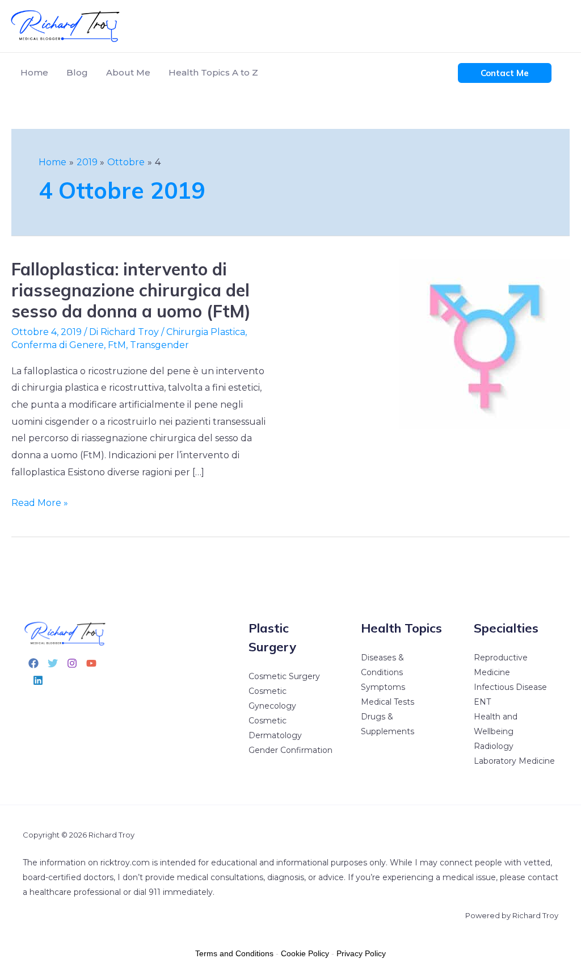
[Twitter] (53, 663)
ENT (482, 702)
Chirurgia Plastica (205, 332)
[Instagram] (72, 663)
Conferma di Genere (57, 345)
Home (34, 72)
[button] (505, 73)
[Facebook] (33, 663)
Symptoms (383, 687)
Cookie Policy (305, 953)
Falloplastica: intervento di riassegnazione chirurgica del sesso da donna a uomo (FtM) (131, 290)
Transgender (159, 345)
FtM (117, 345)
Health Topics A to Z (213, 72)
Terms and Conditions (234, 953)
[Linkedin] (38, 680)
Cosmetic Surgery (284, 676)
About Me (128, 72)
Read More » (39, 501)
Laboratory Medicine (514, 761)
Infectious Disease (510, 687)
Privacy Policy (361, 953)
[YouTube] (91, 663)
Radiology (493, 746)
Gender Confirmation (290, 750)
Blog (77, 72)
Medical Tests (387, 702)
